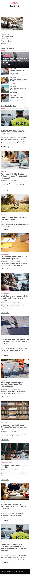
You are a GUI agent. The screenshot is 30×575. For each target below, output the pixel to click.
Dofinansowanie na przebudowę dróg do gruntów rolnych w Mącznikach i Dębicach (15, 60)
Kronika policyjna (4, 128)
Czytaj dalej (5, 190)
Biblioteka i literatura (5, 422)
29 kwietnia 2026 (5, 135)
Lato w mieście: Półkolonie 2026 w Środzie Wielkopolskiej (14, 258)
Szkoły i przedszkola (5, 254)
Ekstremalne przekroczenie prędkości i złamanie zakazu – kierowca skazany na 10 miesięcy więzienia (13, 131)
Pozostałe (3, 214)
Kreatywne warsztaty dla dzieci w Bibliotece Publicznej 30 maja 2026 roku (14, 427)
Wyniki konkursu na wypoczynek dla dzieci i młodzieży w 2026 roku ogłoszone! (14, 298)
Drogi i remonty (6, 56)
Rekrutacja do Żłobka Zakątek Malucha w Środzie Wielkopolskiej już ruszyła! (14, 176)
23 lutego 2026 (14, 83)
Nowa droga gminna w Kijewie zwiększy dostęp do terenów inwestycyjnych (17, 72)
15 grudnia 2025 (14, 100)
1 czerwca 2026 (14, 74)
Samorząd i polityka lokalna (6, 462)
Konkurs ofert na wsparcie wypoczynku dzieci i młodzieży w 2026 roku (13, 507)
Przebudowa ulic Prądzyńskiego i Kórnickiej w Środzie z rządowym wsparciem (18, 81)
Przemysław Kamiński (6, 180)
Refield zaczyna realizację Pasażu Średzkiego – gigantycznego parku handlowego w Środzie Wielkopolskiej (7, 40)
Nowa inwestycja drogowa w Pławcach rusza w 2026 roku (17, 98)
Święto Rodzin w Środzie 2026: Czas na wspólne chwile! (14, 218)
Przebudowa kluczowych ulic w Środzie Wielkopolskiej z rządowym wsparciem (19, 90)
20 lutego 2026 (14, 92)
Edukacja (3, 171)
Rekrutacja (7, 171)
